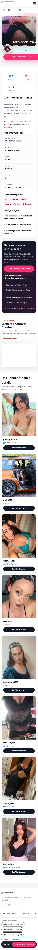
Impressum (5, 913)
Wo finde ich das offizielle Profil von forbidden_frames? (18, 217)
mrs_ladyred (9, 742)
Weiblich (17, 204)
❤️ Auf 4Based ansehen (24, 944)
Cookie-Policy (25, 913)
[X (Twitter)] (14, 10)
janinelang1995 (10, 682)
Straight (8, 204)
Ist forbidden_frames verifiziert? (18, 224)
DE (6, 199)
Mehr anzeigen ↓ (9, 127)
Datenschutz (15, 913)
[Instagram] (9, 10)
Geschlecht (14, 199)
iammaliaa (8, 864)
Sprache (24, 199)
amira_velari (9, 803)
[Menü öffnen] (34, 3)
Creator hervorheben (12, 339)
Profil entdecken (19, 447)
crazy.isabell (9, 560)
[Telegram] (3, 10)
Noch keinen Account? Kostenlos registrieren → (15, 276)
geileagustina (10, 439)
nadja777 (7, 500)
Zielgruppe (27, 204)
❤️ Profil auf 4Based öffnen (19, 268)
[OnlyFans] (20, 10)
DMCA (33, 913)
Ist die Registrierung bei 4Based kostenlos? (18, 231)
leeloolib (7, 621)
